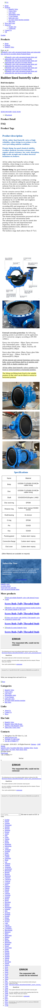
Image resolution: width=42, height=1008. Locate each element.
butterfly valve (5, 584)
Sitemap (33, 744)
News (6, 714)
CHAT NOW (16, 112)
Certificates (12, 28)
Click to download (21, 579)
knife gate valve (13, 18)
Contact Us (8, 30)
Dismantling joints (14, 14)
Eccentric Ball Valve (16, 748)
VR (6, 32)
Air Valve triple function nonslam (19, 20)
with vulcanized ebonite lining (10, 589)
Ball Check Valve (21, 749)
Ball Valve (12, 21)
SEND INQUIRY (6, 112)
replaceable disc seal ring (8, 588)
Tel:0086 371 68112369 (12, 739)
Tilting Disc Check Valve (12, 727)
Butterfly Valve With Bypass (13, 724)
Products (7, 7)
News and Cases (10, 23)
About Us (8, 25)
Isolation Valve (28, 748)
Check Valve (13, 11)
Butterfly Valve (13, 9)
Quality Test (12, 27)
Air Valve (12, 749)
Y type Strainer (13, 16)
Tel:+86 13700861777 (11, 741)
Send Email (4, 753)
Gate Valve (12, 13)
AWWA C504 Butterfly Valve (14, 726)
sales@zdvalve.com (11, 737)
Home (6, 6)
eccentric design (6, 586)
